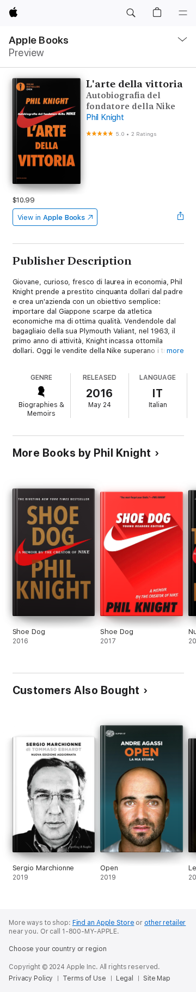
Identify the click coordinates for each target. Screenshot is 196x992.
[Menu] (183, 13)
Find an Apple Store (103, 923)
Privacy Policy (31, 978)
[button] (131, 13)
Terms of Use (84, 978)
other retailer (165, 923)
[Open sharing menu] (180, 217)
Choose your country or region (58, 949)
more (175, 350)
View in (51, 217)
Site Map (156, 978)
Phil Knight (105, 117)
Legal (124, 978)
